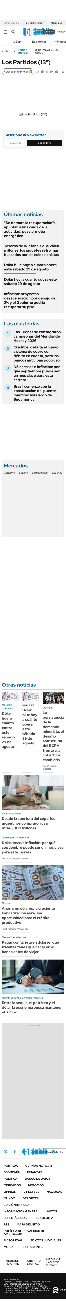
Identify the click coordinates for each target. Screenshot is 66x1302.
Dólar (17, 42)
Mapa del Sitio (28, 1224)
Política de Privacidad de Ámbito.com (24, 1232)
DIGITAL (13, 1262)
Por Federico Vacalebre (15, 929)
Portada (11, 1166)
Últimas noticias (38, 1166)
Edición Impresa (17, 1205)
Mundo (9, 1198)
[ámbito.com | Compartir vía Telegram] (56, 71)
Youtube (43, 1152)
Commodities (40, 473)
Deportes (30, 1198)
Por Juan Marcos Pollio (15, 858)
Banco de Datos (37, 1179)
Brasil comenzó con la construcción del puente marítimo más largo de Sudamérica (35, 393)
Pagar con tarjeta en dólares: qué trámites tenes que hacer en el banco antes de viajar (30, 947)
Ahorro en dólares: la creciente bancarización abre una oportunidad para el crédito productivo (28, 915)
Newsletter (55, 1151)
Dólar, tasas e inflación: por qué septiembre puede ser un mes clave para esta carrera (37, 373)
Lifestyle (31, 1192)
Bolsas (23, 473)
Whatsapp (53, 1151)
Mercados (12, 1185)
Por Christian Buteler (50, 767)
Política (10, 1179)
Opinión (10, 1192)
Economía (39, 42)
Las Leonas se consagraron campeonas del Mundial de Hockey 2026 (37, 336)
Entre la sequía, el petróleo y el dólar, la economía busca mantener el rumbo (32, 1007)
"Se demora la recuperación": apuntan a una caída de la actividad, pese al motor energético (29, 229)
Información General (21, 1211)
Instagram (23, 1151)
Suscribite (44, 143)
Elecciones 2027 (35, 23)
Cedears (57, 473)
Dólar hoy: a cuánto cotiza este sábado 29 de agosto (30, 281)
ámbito (6, 51)
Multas (9, 1247)
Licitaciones (33, 1247)
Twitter (5, 1151)
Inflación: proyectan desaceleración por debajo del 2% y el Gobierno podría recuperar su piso (30, 300)
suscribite (49, 32)
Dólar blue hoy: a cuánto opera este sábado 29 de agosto (30, 267)
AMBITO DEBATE (53, 1262)
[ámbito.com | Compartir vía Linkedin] (51, 71)
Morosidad (56, 23)
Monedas (9, 473)
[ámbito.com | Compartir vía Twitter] (46, 71)
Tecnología (43, 1218)
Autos (52, 1211)
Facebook (15, 1151)
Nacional (54, 1192)
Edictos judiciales (45, 1240)
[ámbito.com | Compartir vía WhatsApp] (37, 71)
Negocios (36, 1185)
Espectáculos (15, 1218)
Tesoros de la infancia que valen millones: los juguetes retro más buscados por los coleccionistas (31, 250)
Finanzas (34, 1172)
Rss (6, 1224)
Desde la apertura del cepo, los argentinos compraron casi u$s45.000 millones (28, 823)
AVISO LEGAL (13, 1240)
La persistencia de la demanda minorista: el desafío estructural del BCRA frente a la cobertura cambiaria (53, 736)
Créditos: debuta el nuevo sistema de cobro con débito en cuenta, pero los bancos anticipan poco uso (37, 354)
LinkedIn (33, 1151)
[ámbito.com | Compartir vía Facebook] (42, 71)
